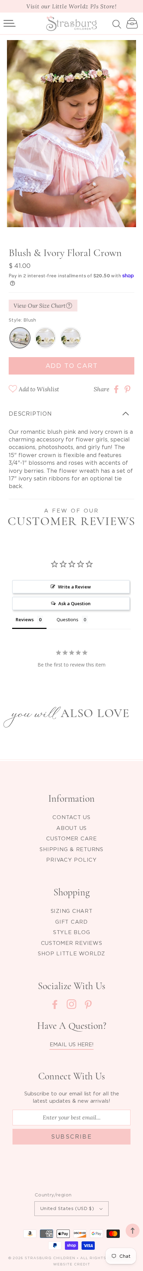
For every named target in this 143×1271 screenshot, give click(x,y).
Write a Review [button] (74, 587)
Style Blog (71, 932)
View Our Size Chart (40, 305)
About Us (71, 828)
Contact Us (71, 817)
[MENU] (9, 23)
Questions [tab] (67, 619)
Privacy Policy (71, 859)
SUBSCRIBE (71, 1136)
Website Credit (71, 1264)
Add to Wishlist (39, 389)
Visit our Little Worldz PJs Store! (71, 6)
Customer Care (71, 838)
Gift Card (71, 921)
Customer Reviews (71, 943)
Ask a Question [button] (74, 603)
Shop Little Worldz (71, 953)
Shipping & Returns (71, 849)
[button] (9, 23)
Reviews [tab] (25, 619)
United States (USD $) (67, 1208)
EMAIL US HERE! (72, 1044)
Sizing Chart (72, 911)
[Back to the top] (133, 1231)
